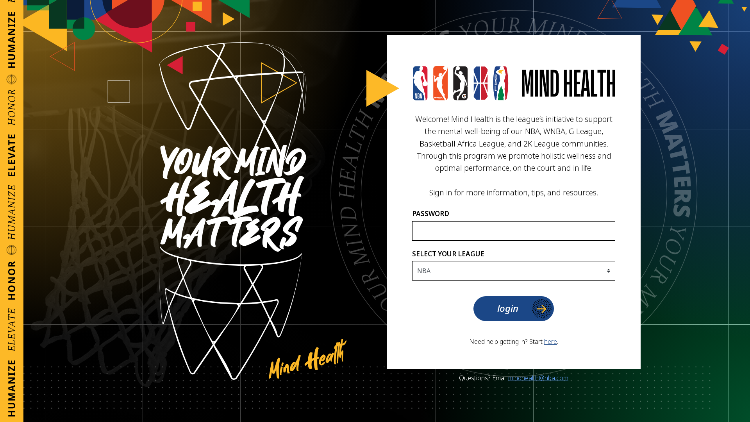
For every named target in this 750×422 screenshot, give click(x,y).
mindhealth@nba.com (538, 378)
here (550, 341)
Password (430, 213)
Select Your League (448, 253)
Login (507, 308)
